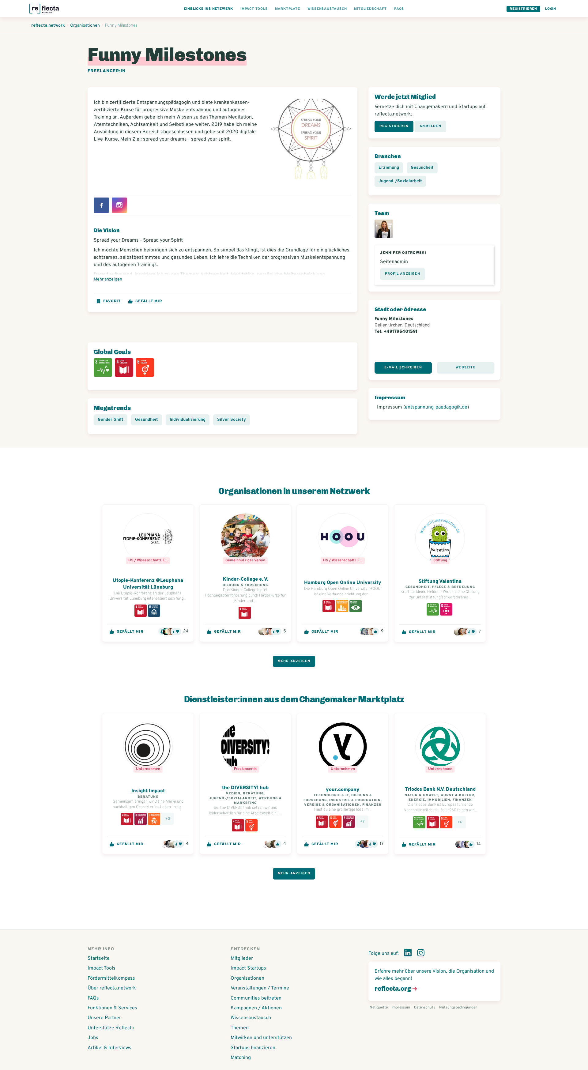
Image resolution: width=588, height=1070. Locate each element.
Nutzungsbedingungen (458, 1007)
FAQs (93, 998)
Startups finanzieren (253, 1048)
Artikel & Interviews (109, 1048)
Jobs (93, 1038)
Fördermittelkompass (111, 978)
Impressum (401, 1007)
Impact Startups (248, 968)
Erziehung (389, 167)
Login (550, 8)
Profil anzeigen (402, 274)
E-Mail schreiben (403, 367)
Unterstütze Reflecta (111, 1028)
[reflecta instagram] (420, 954)
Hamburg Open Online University (342, 583)
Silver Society (231, 419)
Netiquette (379, 1007)
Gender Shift (110, 419)
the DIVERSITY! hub (245, 788)
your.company (343, 790)
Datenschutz (424, 1007)
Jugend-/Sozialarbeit (400, 181)
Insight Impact (148, 791)
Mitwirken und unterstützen (261, 1038)
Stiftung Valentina (440, 581)
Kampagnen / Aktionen (256, 1008)
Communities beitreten (256, 998)
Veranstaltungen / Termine (260, 988)
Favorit (112, 301)
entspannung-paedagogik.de (436, 407)
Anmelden (430, 126)
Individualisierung (187, 419)
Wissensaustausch (251, 1018)
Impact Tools (101, 968)
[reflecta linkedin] (408, 954)
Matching (241, 1058)
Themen (240, 1028)
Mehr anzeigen (108, 279)
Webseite (466, 367)
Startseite (99, 958)
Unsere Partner (104, 1018)
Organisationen (247, 978)
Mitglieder (242, 958)
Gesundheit (146, 419)
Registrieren (523, 9)
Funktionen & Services (112, 1008)
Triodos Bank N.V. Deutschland (440, 789)
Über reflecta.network (112, 988)
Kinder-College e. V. (245, 579)
